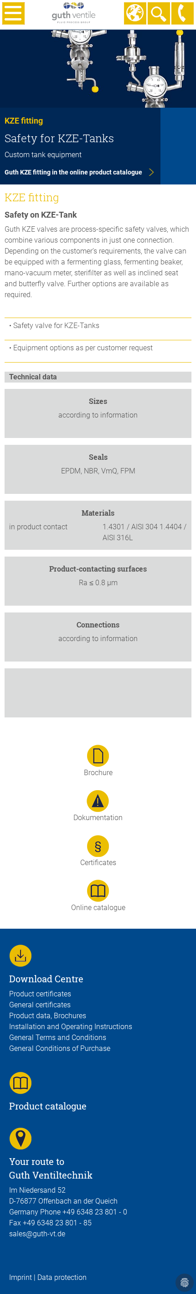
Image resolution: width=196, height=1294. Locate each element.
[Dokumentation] (98, 800)
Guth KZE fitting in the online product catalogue (73, 172)
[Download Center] (20, 955)
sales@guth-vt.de (37, 1233)
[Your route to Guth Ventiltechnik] (20, 1138)
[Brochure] (98, 755)
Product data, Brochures (47, 1015)
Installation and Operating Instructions (70, 1026)
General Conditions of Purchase (59, 1048)
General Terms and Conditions (57, 1037)
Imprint (20, 1277)
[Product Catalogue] (20, 1082)
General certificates (40, 1004)
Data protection (62, 1277)
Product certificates (40, 994)
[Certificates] (98, 845)
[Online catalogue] (98, 890)
